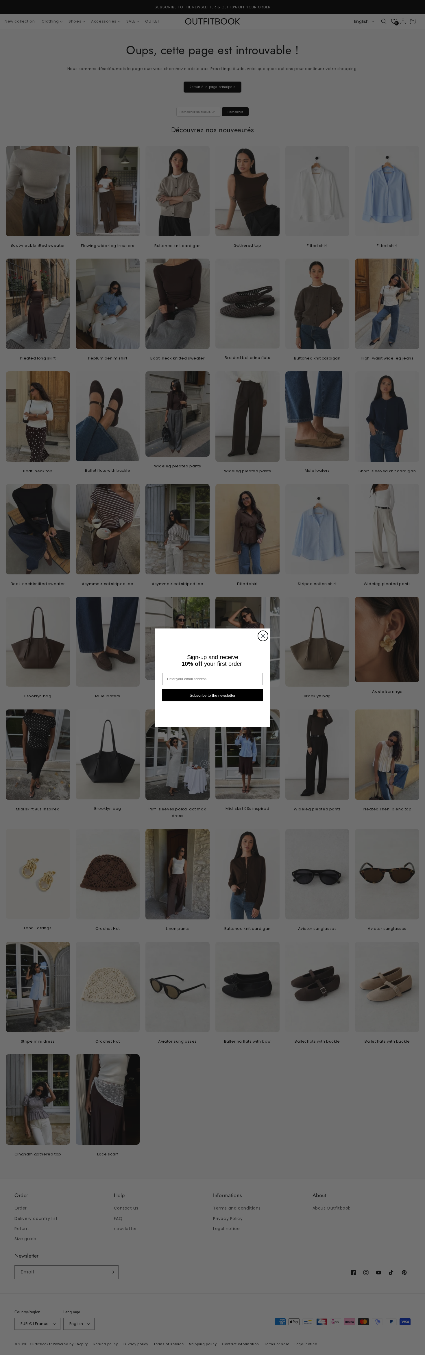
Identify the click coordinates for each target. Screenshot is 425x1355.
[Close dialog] (263, 636)
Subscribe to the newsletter (212, 695)
